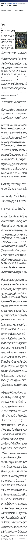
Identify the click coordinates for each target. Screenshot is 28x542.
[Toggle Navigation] (1, 1)
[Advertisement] (14, 16)
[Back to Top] (26, 540)
